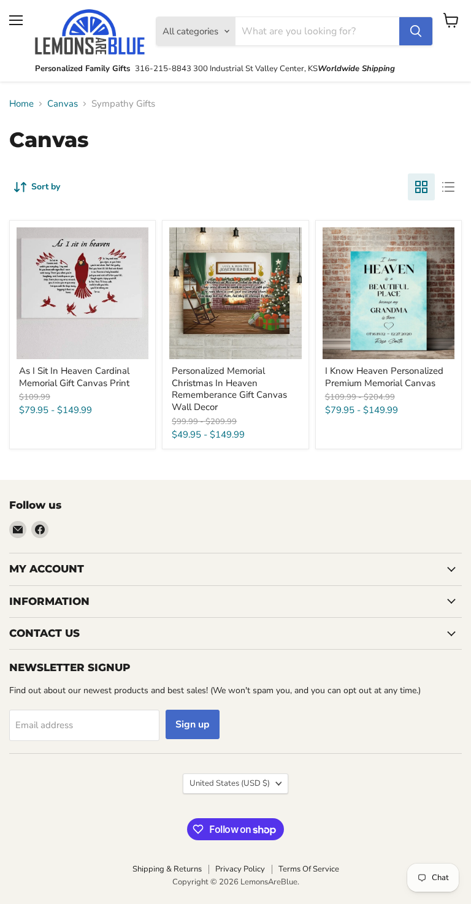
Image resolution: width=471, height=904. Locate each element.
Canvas (62, 104)
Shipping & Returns (167, 869)
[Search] (415, 31)
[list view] (448, 186)
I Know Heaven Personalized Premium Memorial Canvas (384, 377)
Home (21, 104)
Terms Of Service (308, 869)
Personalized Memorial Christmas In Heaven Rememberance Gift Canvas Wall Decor (229, 389)
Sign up (192, 724)
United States (230, 783)
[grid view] (421, 186)
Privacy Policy (240, 869)
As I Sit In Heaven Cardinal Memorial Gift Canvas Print (74, 377)
